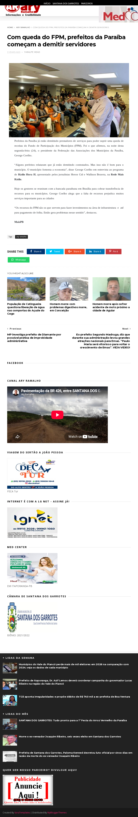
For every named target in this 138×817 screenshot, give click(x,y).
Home (10, 27)
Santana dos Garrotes (66, 3)
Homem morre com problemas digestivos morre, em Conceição (68, 307)
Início (47, 3)
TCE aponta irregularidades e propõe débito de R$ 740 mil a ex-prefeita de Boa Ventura (74, 696)
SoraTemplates (22, 812)
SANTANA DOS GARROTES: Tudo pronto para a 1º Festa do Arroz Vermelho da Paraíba (73, 720)
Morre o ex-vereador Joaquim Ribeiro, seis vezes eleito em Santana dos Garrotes (70, 736)
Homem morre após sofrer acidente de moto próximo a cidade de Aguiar (111, 307)
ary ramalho (23, 27)
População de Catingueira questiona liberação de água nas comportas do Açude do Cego (25, 308)
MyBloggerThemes (56, 812)
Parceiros (87, 3)
